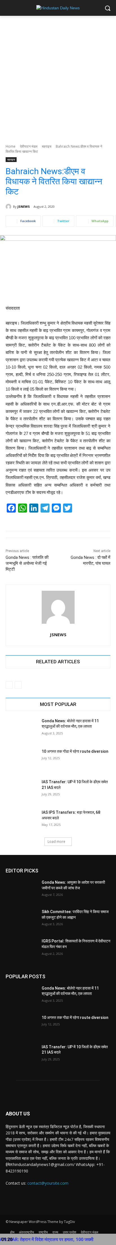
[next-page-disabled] (18, 685)
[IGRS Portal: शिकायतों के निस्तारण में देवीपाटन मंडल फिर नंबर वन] (21, 949)
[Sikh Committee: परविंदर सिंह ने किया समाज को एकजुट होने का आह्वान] (21, 920)
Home (10, 146)
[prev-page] (9, 685)
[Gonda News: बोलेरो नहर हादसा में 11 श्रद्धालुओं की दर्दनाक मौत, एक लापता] (21, 729)
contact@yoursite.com (47, 1183)
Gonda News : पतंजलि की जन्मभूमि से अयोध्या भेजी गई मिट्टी (27, 563)
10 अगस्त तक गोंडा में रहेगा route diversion (75, 751)
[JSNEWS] (9, 206)
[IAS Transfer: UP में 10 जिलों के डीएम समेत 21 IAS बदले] (21, 790)
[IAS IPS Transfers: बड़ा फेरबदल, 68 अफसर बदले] (21, 821)
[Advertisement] (58, 77)
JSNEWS (23, 206)
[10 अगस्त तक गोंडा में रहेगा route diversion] (21, 760)
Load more (56, 841)
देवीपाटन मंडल (28, 146)
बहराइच (46, 146)
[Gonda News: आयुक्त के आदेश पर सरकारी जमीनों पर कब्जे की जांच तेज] (21, 891)
